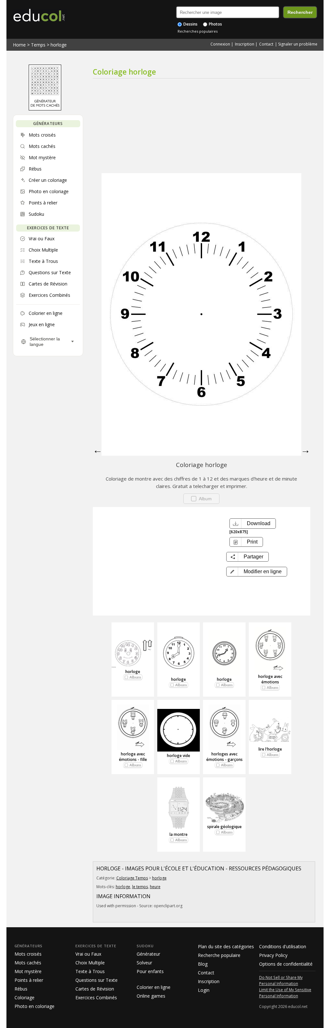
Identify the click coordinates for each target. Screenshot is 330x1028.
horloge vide (178, 755)
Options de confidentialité (286, 964)
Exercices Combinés (96, 997)
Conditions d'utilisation (282, 946)
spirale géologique (224, 826)
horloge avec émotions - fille (133, 756)
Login (203, 990)
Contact (266, 44)
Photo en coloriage (34, 1006)
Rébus (21, 989)
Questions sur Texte (96, 980)
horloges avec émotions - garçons (224, 756)
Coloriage (24, 997)
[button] (256, 571)
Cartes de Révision (94, 989)
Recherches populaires (198, 31)
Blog (203, 964)
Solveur (144, 963)
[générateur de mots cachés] (45, 109)
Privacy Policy (273, 955)
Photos (215, 24)
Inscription (244, 44)
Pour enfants (150, 971)
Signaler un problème (297, 44)
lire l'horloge (270, 749)
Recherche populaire (219, 955)
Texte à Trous (90, 971)
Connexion (220, 44)
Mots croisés (28, 954)
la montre (179, 834)
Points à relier (29, 980)
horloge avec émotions (270, 679)
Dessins (190, 24)
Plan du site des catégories (226, 946)
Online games (151, 996)
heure (155, 886)
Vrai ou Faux (88, 954)
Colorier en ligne (153, 987)
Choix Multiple (90, 963)
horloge (59, 45)
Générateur (148, 954)
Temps (38, 45)
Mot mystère (28, 971)
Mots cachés (28, 963)
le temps (140, 886)
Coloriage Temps (132, 878)
